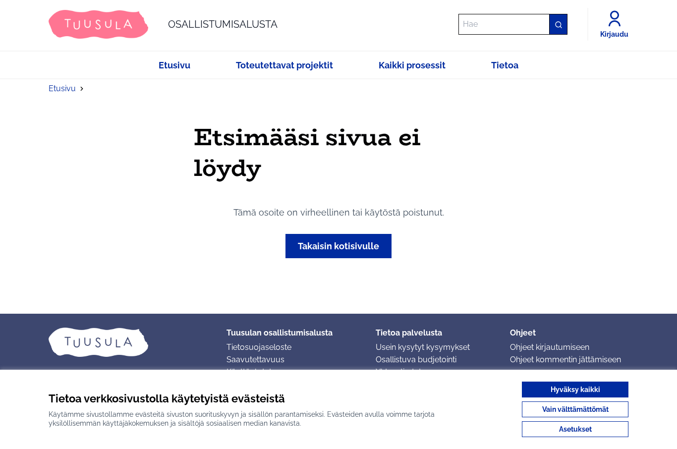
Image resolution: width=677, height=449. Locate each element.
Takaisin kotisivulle (338, 246)
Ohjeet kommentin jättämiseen (565, 359)
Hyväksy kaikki (575, 389)
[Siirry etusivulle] (130, 342)
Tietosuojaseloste (258, 347)
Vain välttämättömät (575, 409)
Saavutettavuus (255, 359)
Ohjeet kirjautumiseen (549, 347)
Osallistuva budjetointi (416, 359)
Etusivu (62, 88)
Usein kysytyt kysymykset (423, 347)
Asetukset (575, 429)
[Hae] (558, 24)
